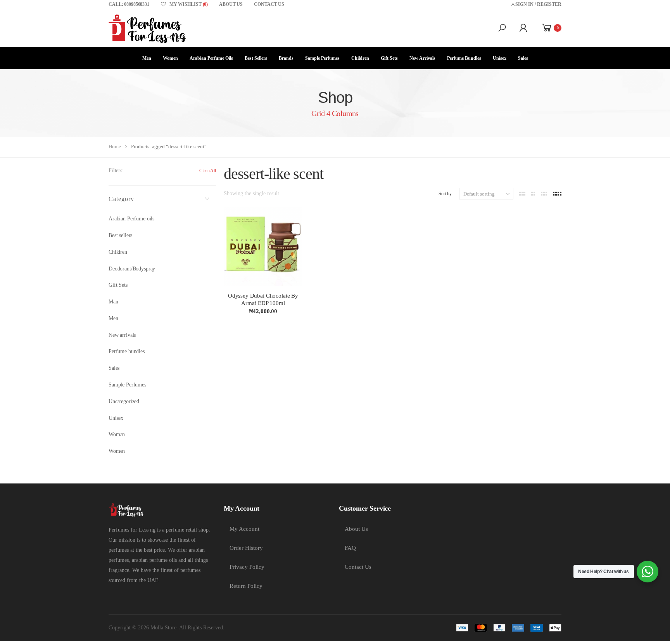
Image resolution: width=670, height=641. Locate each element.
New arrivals (422, 58)
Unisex (499, 58)
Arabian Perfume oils (211, 58)
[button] (502, 28)
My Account (244, 529)
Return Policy (246, 586)
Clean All (207, 170)
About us (231, 4)
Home (115, 146)
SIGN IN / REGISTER (538, 4)
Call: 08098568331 (129, 4)
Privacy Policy (247, 567)
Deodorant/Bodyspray (132, 269)
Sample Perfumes (322, 58)
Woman (117, 434)
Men (146, 58)
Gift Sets (389, 58)
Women (170, 58)
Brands (286, 58)
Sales (523, 58)
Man (113, 302)
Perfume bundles (127, 351)
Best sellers (256, 58)
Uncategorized (124, 401)
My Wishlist (188, 4)
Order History (246, 548)
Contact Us (358, 567)
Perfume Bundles (464, 58)
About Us (356, 529)
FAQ (350, 548)
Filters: (116, 170)
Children (360, 58)
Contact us (269, 4)
